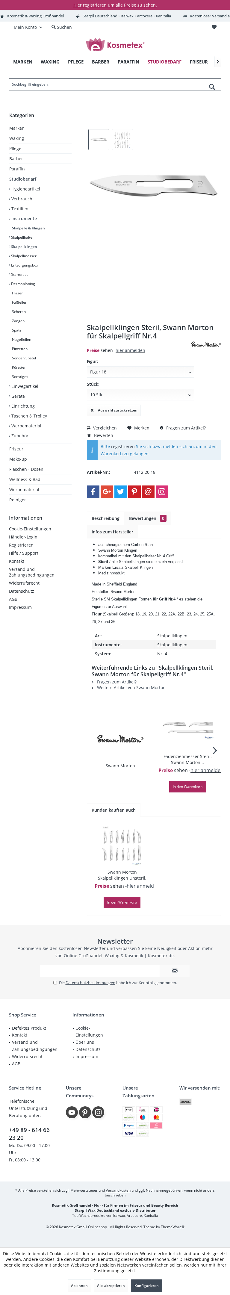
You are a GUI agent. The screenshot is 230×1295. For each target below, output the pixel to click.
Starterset (19, 274)
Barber (16, 158)
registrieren (123, 446)
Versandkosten (118, 1190)
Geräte (17, 396)
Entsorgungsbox (24, 265)
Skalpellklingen (23, 246)
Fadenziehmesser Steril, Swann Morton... (187, 759)
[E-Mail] (148, 491)
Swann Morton (120, 765)
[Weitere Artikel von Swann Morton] (206, 344)
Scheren (18, 311)
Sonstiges (19, 376)
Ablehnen (79, 1285)
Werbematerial (25, 426)
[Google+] (107, 491)
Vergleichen (104, 428)
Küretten (18, 367)
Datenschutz (21, 591)
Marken (17, 128)
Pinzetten (19, 348)
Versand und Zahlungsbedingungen (32, 572)
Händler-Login (23, 537)
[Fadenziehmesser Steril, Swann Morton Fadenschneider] (187, 730)
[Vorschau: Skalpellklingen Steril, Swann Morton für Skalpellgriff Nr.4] (98, 139)
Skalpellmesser (23, 255)
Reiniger (17, 500)
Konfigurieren (146, 1285)
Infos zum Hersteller (112, 532)
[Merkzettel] (214, 27)
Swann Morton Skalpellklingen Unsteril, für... (122, 875)
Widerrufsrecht (24, 583)
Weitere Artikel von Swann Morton (131, 687)
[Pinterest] (134, 491)
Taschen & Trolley (28, 416)
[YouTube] (72, 1112)
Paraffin (17, 169)
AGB (13, 599)
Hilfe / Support (23, 553)
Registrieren (21, 545)
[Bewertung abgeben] (138, 343)
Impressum (20, 607)
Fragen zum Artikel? (185, 428)
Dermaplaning (22, 283)
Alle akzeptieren (111, 1285)
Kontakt (16, 561)
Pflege (15, 148)
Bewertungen (146, 518)
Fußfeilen (19, 302)
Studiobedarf (22, 179)
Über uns (84, 1042)
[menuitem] (214, 27)
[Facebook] (93, 491)
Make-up (18, 459)
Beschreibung (105, 518)
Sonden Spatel (23, 358)
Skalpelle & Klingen (28, 228)
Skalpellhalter (22, 237)
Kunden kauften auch (114, 810)
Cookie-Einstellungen (30, 529)
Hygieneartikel (25, 189)
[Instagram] (162, 491)
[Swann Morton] (120, 739)
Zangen (18, 320)
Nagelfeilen (21, 339)
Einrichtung (22, 406)
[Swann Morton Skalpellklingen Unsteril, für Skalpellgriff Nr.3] (122, 845)
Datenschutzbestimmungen (90, 982)
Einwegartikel (24, 386)
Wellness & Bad (24, 479)
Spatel (16, 330)
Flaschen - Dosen (26, 469)
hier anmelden (130, 350)
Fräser (17, 293)
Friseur (16, 449)
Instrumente (23, 218)
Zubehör (19, 435)
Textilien (19, 208)
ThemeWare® (172, 1226)
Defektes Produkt (29, 1028)
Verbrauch (21, 199)
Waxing (16, 138)
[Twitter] (120, 491)
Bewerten (103, 435)
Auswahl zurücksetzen (117, 410)
